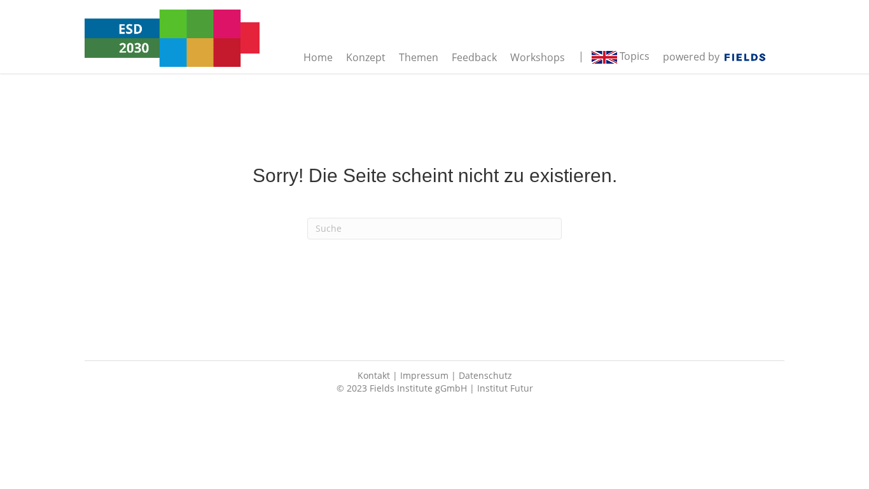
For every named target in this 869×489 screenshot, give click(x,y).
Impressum (424, 375)
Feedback (474, 57)
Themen (418, 57)
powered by (694, 57)
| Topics (614, 56)
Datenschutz (485, 375)
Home (318, 57)
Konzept (366, 57)
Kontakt (374, 375)
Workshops (537, 57)
